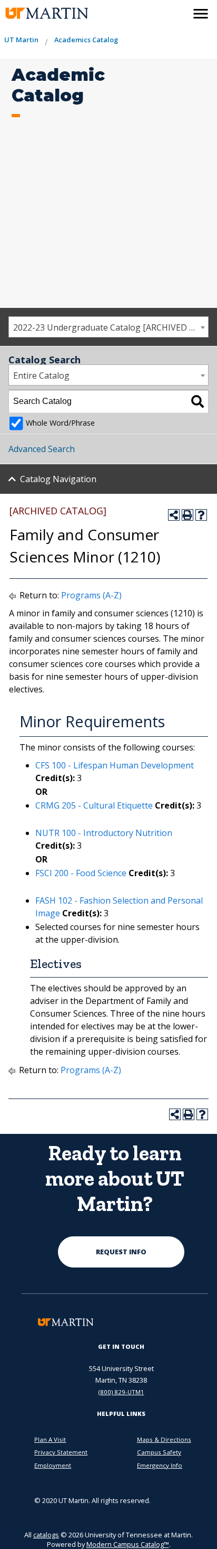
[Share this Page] (174, 515)
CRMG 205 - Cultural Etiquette (94, 805)
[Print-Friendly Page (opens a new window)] (187, 515)
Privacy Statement (60, 1452)
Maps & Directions (164, 1439)
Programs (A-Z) (91, 595)
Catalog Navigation (58, 479)
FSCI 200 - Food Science (80, 873)
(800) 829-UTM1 (121, 1392)
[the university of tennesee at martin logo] (43, 13)
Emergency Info (159, 1465)
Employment (52, 1465)
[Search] (197, 401)
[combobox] (108, 326)
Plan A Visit (50, 1439)
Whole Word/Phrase (60, 423)
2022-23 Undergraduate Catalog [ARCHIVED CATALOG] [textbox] (110, 327)
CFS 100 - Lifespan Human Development (114, 765)
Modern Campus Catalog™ (127, 1544)
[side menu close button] (200, 14)
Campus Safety (159, 1452)
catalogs (46, 1534)
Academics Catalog (86, 39)
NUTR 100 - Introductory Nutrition (103, 833)
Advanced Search (41, 449)
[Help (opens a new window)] (201, 515)
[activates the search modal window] (178, 11)
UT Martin (21, 39)
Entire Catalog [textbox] (41, 375)
